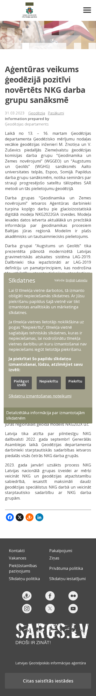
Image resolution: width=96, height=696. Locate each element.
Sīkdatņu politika (24, 578)
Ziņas (54, 558)
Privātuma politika (66, 568)
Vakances (17, 558)
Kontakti (17, 550)
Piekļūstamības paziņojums (23, 568)
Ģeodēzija (36, 112)
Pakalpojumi (60, 550)
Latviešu (81, 280)
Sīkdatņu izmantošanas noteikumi (40, 395)
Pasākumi (56, 112)
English (70, 280)
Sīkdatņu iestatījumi (67, 578)
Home (29, 10)
